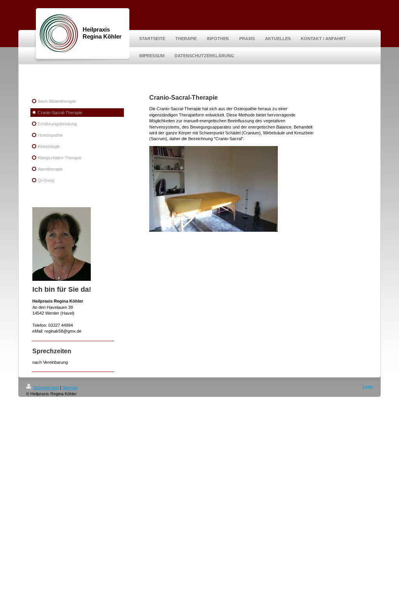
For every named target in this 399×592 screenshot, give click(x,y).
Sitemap (70, 387)
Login (368, 386)
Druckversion (46, 387)
